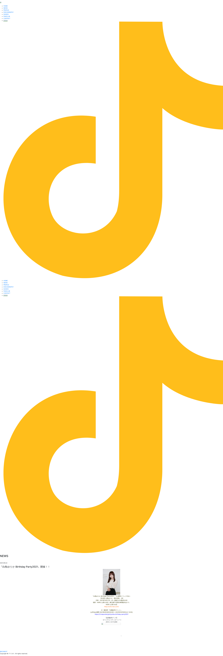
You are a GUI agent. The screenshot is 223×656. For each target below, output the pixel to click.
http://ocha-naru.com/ (111, 606)
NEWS (5, 8)
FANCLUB (6, 16)
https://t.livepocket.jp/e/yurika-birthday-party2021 (111, 614)
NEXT (5, 651)
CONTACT (6, 18)
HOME (5, 6)
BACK (2, 651)
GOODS (6, 14)
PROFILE (6, 10)
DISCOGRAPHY (8, 12)
